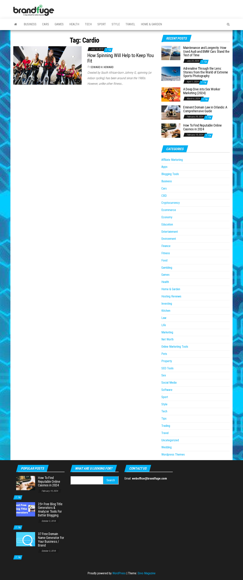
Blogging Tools (170, 174)
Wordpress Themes (173, 454)
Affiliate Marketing (172, 160)
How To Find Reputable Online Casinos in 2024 (202, 127)
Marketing (167, 332)
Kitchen (165, 310)
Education (167, 224)
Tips (163, 418)
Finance (165, 246)
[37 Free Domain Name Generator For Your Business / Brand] (25, 539)
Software (166, 390)
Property (166, 361)
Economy (166, 217)
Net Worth (167, 339)
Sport (101, 24)
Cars (45, 24)
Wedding (166, 447)
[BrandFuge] (15, 24)
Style (116, 24)
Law (163, 318)
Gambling (166, 267)
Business (30, 24)
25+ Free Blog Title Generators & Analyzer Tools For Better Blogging (50, 509)
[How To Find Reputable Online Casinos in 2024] (170, 130)
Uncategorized (170, 440)
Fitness (165, 253)
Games (59, 24)
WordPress (119, 573)
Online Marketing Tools (174, 346)
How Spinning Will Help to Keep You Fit (120, 58)
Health (74, 24)
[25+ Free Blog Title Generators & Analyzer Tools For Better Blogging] (25, 509)
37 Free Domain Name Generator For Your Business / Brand (51, 539)
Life (163, 325)
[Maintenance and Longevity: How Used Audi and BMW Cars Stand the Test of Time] (170, 53)
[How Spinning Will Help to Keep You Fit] (47, 65)
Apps (164, 167)
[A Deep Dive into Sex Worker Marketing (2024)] (170, 94)
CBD (164, 196)
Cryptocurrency (170, 203)
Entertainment (169, 231)
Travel (130, 24)
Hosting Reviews (171, 296)
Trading (165, 426)
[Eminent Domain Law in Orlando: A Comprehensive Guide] (170, 112)
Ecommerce (168, 210)
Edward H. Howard (102, 67)
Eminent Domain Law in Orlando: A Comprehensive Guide (205, 109)
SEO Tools (167, 368)
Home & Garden (151, 24)
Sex (163, 375)
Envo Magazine (146, 573)
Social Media (169, 382)
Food (164, 260)
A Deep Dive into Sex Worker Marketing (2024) (201, 91)
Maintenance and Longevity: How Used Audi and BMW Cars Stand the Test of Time (206, 51)
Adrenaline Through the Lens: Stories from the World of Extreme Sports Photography (205, 72)
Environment (168, 239)
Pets (164, 354)
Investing (166, 303)
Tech (88, 24)
